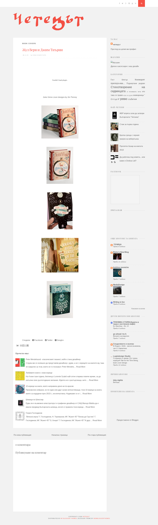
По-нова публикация (22, 435)
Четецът (86, 516)
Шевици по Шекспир (34, 400)
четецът (117, 45)
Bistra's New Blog (121, 252)
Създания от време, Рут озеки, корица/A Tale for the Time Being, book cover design (125, 360)
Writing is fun (119, 302)
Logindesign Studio (121, 356)
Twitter (50, 340)
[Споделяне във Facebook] (27, 345)
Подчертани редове (136, 83)
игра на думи (128, 95)
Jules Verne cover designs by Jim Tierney (60, 97)
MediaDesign (119, 285)
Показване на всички (138, 308)
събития (132, 99)
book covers (29, 43)
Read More (80, 367)
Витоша (116, 382)
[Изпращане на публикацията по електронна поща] (17, 345)
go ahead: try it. (120, 334)
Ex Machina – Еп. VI (121, 326)
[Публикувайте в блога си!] (23, 345)
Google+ (60, 340)
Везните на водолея (121, 336)
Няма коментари (39, 55)
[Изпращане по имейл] (21, 345)
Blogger (135, 420)
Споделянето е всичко (123, 344)
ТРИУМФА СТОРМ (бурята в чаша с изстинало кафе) (126, 323)
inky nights (118, 380)
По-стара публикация (97, 435)
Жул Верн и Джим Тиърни (42, 49)
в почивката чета (134, 91)
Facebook (38, 340)
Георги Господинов (34, 413)
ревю (123, 98)
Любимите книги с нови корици (39, 373)
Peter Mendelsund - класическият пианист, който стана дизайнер (53, 359)
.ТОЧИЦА (117, 244)
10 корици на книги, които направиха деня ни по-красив (50, 386)
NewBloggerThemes (102, 518)
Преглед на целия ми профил (123, 49)
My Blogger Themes (69, 518)
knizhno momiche (121, 267)
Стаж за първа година (129, 124)
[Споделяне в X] (25, 345)
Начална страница (60, 435)
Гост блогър (119, 80)
